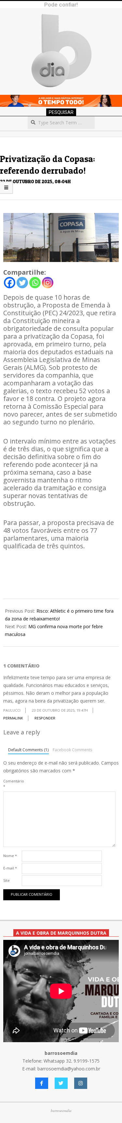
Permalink (13, 718)
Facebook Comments (72, 749)
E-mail (10, 868)
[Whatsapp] (35, 282)
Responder (44, 718)
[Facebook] (9, 282)
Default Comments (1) (28, 749)
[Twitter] (22, 282)
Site (6, 880)
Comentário (11, 784)
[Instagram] (47, 282)
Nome (10, 855)
